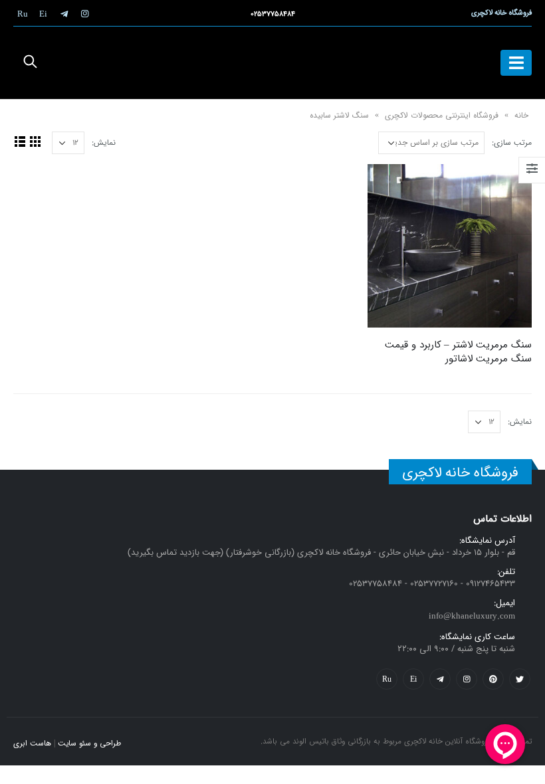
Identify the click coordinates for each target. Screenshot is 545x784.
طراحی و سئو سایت (89, 743)
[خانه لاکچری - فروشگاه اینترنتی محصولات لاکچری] (272, 63)
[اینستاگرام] (84, 13)
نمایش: (104, 142)
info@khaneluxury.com (472, 616)
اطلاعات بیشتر (389, 186)
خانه (521, 115)
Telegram (440, 679)
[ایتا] (43, 13)
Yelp (413, 679)
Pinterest (493, 679)
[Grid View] (35, 141)
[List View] (19, 141)
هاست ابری (32, 743)
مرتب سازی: (512, 142)
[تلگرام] (63, 13)
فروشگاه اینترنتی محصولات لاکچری (441, 115)
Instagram (466, 679)
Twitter (519, 679)
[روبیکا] (22, 13)
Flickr (386, 679)
